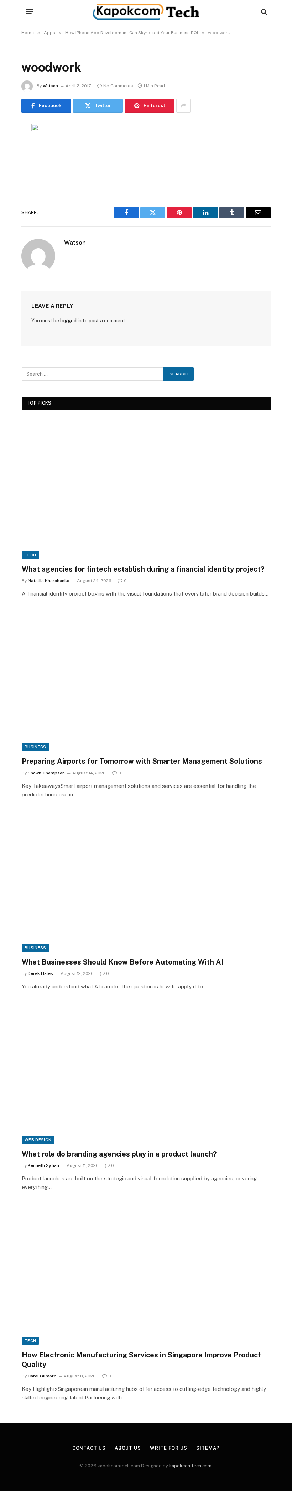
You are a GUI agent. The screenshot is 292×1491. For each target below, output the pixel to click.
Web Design (38, 1140)
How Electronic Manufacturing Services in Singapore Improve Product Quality (141, 1360)
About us (128, 1448)
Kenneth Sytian (43, 1165)
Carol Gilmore (42, 1375)
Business (35, 747)
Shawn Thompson (46, 772)
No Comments (118, 85)
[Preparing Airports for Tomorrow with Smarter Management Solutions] (146, 681)
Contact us (89, 1448)
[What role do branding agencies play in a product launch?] (146, 1074)
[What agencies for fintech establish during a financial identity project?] (146, 489)
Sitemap (208, 1448)
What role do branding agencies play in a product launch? (119, 1154)
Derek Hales (40, 973)
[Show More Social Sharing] (183, 106)
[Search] (263, 12)
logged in (71, 320)
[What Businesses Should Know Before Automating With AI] (146, 882)
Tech (30, 555)
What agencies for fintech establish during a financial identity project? (143, 569)
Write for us (168, 1448)
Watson (50, 85)
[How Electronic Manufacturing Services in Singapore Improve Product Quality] (146, 1274)
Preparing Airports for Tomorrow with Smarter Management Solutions (142, 761)
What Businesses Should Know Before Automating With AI (122, 962)
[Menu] (29, 11)
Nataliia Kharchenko (48, 580)
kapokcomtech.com (190, 1466)
